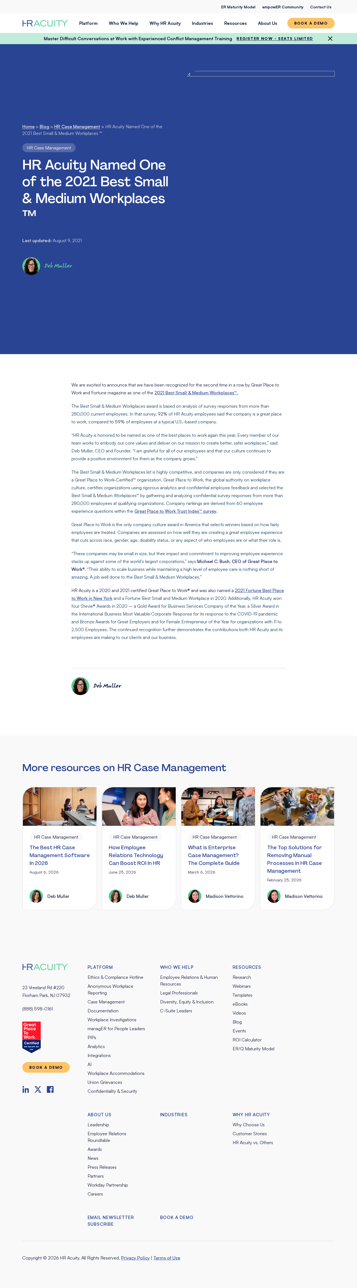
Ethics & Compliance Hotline (115, 977)
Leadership (98, 1124)
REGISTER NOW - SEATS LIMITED (275, 38)
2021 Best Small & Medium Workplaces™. (196, 392)
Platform (88, 23)
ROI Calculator (247, 1040)
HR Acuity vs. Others (253, 1142)
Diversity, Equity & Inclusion (187, 1002)
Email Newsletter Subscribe (111, 1221)
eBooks (240, 1004)
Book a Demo (177, 1217)
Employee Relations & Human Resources (189, 980)
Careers (95, 1194)
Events (239, 1031)
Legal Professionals (179, 993)
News (93, 1158)
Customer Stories (250, 1133)
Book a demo (311, 23)
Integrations (99, 1055)
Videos (239, 1013)
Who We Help (123, 23)
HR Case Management (77, 126)
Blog (44, 126)
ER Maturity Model (238, 6)
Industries (202, 23)
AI (89, 1064)
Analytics (96, 1046)
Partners (96, 1176)
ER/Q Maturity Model (253, 1048)
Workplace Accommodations (116, 1073)
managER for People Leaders (116, 1028)
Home (28, 126)
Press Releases (102, 1167)
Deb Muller (58, 266)
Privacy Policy (135, 1258)
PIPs (92, 1037)
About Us (267, 23)
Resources (235, 23)
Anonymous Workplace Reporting (110, 989)
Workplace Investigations (112, 1019)
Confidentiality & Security (112, 1091)
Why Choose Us (249, 1124)
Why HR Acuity (165, 23)
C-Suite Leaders (176, 1010)
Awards (95, 1149)
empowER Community (282, 6)
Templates (242, 995)
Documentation (103, 1010)
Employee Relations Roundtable (107, 1137)
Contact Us (320, 6)
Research (242, 977)
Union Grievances (105, 1082)
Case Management (106, 1002)
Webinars (242, 986)
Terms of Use (166, 1258)
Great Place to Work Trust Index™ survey (175, 511)
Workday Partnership (108, 1185)
